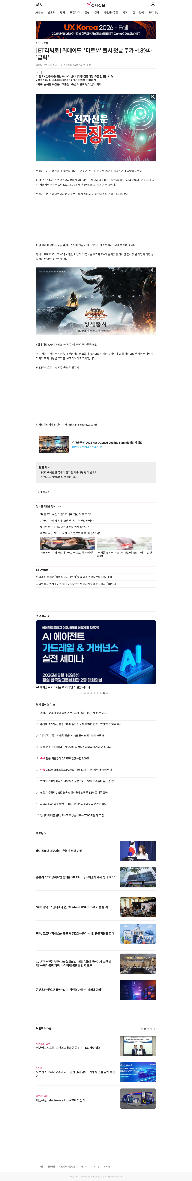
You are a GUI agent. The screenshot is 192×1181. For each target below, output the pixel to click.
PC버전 (107, 1166)
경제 (96, 12)
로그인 (40, 1166)
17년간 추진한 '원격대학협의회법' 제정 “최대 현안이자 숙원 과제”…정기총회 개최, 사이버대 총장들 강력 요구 (73, 963)
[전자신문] (96, 4)
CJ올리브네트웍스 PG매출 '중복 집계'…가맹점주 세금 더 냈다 (76, 770)
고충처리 (83, 1166)
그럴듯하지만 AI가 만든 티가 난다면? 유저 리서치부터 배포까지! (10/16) (76, 584)
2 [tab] (88, 693)
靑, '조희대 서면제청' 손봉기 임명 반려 (59, 851)
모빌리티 (75, 12)
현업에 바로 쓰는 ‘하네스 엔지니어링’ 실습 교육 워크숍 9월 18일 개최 (74, 577)
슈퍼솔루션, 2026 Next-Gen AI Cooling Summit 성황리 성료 (107, 442)
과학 (125, 12)
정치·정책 (138, 12)
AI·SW (39, 12)
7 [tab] (104, 693)
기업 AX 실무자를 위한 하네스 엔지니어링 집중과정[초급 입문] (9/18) (74, 76)
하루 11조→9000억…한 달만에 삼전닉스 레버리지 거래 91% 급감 (75, 747)
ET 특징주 (45, 492)
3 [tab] (91, 693)
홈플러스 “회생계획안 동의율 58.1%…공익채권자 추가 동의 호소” (76, 877)
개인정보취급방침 (67, 1166)
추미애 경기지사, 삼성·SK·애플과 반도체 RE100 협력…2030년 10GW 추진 (81, 724)
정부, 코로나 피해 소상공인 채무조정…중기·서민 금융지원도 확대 (75, 934)
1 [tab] (85, 693)
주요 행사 (42, 616)
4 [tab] (94, 693)
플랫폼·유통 (111, 12)
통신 (87, 12)
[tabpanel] (96, 655)
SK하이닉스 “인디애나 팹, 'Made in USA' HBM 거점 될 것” (72, 907)
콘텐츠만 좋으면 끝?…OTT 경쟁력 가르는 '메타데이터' (69, 990)
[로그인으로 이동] (153, 4)
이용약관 (51, 1166)
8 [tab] (107, 693)
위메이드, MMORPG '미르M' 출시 (59, 477)
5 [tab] (97, 693)
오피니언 (154, 12)
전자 (62, 12)
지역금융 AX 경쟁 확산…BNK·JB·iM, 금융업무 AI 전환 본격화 (73, 804)
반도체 (51, 12)
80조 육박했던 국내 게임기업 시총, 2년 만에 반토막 (69, 472)
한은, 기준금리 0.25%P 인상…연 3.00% (64, 758)
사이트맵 (95, 1166)
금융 (46, 43)
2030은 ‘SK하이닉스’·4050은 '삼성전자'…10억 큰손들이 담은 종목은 (78, 781)
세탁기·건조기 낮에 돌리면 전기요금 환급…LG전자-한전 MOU (73, 713)
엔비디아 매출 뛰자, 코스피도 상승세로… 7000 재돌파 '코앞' (72, 815)
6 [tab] (101, 693)
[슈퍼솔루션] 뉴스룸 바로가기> (87, 446)
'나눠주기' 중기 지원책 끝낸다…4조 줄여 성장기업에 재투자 (72, 735)
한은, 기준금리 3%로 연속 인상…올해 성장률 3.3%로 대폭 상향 (74, 792)
